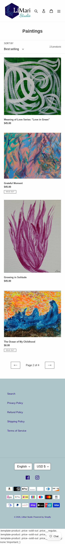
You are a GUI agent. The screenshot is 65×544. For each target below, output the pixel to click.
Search (11, 393)
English (22, 466)
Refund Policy (15, 412)
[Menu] (59, 11)
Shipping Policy (16, 421)
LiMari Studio (27, 517)
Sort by (8, 43)
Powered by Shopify (42, 517)
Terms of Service (16, 430)
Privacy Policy (15, 402)
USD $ (41, 466)
